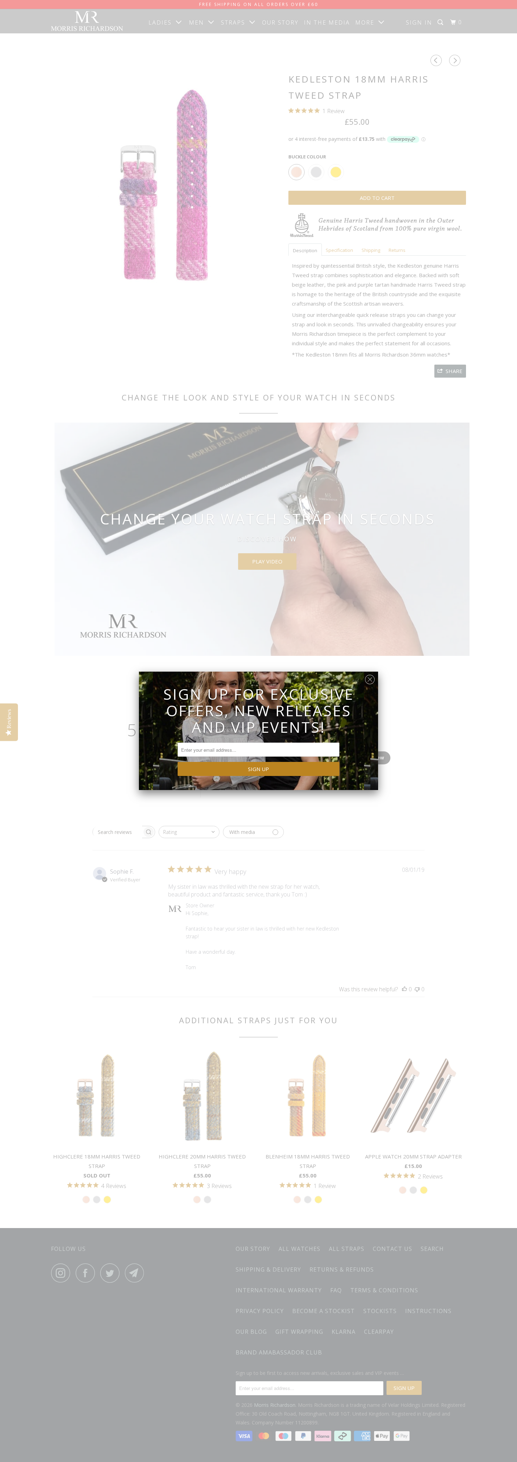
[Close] (370, 678)
